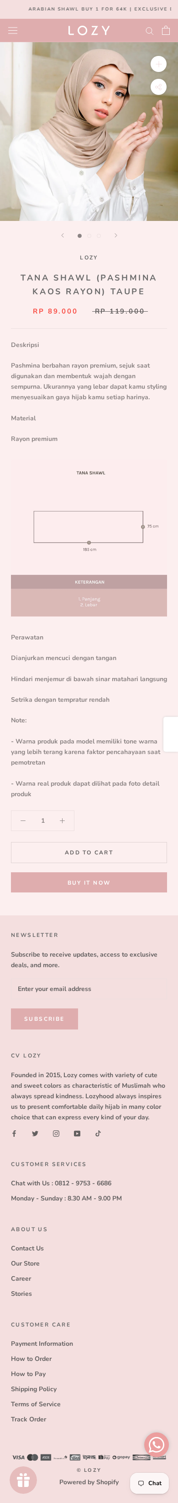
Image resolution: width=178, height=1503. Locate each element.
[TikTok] (98, 1133)
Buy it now (89, 882)
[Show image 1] (80, 236)
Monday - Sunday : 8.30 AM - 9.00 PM (66, 1198)
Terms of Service (36, 1404)
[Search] (150, 30)
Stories (21, 1293)
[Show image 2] (89, 236)
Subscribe (44, 1019)
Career (21, 1278)
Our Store (25, 1263)
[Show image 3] (99, 236)
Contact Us (27, 1248)
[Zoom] (159, 63)
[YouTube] (77, 1133)
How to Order (31, 1358)
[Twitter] (35, 1133)
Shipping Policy (34, 1389)
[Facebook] (14, 1133)
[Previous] (62, 235)
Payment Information (42, 1343)
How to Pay (28, 1374)
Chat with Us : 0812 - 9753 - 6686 (61, 1183)
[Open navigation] (12, 30)
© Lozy (89, 1470)
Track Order (28, 1419)
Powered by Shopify (89, 1482)
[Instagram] (56, 1133)
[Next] (116, 235)
